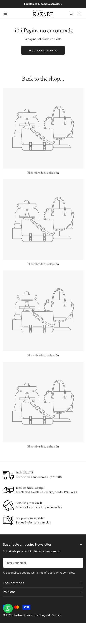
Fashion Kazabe (23, 615)
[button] (79, 13)
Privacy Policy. (65, 572)
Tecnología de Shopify (47, 615)
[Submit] (78, 562)
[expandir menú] (5, 13)
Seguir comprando (43, 50)
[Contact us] (8, 608)
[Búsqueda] (71, 13)
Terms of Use (44, 572)
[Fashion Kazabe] (43, 13)
